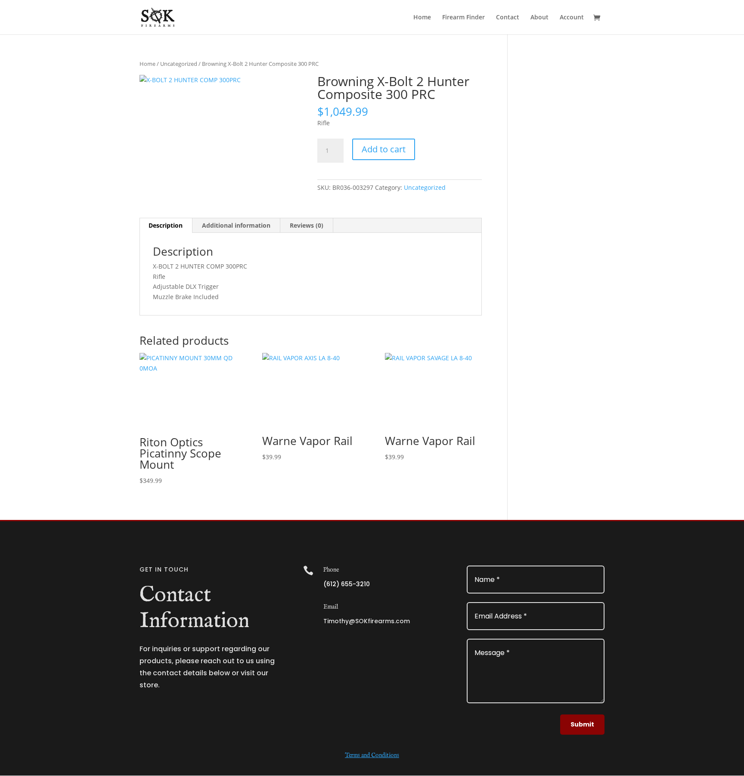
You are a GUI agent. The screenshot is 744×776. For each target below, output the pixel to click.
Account (572, 17)
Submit (582, 724)
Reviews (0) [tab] (306, 225)
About (539, 17)
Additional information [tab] (236, 225)
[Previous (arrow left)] (15, 388)
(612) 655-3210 (346, 584)
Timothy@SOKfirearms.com (366, 621)
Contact (507, 17)
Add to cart (384, 149)
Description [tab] (166, 225)
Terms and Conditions (372, 755)
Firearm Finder (463, 17)
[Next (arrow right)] (729, 388)
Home (422, 17)
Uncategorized (178, 64)
